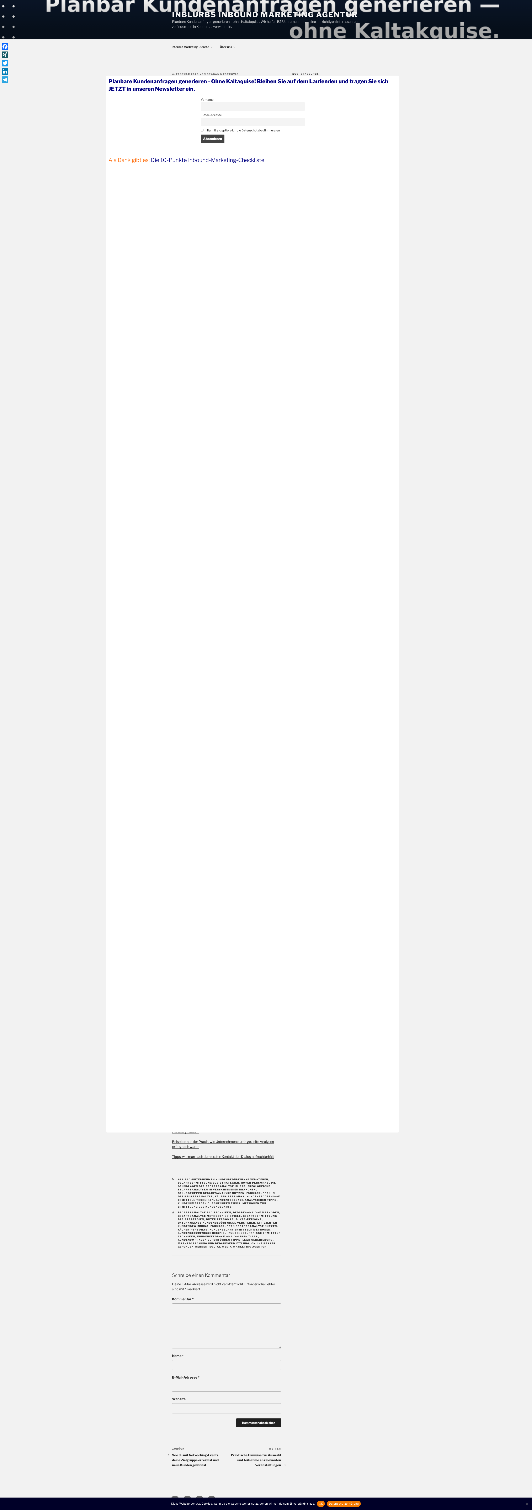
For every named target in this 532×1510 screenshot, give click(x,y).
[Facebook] (5, 46)
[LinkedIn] (5, 71)
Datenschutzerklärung (344, 1503)
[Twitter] (5, 63)
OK (321, 1503)
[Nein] (527, 1504)
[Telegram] (5, 80)
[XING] (5, 55)
